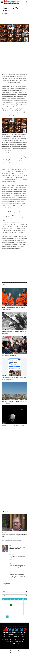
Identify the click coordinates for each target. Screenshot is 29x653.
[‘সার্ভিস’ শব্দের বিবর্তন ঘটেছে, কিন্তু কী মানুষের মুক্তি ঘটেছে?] (14, 522)
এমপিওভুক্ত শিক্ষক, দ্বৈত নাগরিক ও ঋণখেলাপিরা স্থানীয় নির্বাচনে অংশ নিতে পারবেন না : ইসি (17, 576)
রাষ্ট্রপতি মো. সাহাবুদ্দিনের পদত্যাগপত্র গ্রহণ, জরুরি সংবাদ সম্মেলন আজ (18, 548)
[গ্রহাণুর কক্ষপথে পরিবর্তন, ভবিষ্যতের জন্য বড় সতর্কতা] (14, 414)
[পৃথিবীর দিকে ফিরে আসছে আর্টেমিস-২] (14, 345)
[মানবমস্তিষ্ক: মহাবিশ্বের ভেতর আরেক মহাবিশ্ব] (5, 557)
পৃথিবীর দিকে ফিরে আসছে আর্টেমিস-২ (9, 355)
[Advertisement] (14, 57)
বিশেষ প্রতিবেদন (12, 554)
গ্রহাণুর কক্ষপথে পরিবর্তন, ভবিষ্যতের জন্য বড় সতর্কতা (13, 425)
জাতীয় (10, 545)
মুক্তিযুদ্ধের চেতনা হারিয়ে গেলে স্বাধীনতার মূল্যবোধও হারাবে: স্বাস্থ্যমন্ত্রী (18, 566)
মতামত (2, 532)
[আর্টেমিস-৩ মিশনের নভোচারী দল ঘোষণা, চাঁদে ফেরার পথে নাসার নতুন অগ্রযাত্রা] (14, 297)
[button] (26, 2)
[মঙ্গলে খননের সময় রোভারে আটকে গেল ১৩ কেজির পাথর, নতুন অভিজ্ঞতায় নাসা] (14, 321)
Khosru (6, 13)
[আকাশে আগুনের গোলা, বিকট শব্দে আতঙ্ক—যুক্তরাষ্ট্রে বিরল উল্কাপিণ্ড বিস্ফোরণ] (14, 391)
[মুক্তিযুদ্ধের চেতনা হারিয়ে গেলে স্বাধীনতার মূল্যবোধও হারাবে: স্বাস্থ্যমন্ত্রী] (5, 566)
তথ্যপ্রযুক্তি (3, 5)
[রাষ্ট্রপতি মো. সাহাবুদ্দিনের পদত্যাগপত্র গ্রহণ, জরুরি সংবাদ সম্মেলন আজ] (5, 548)
